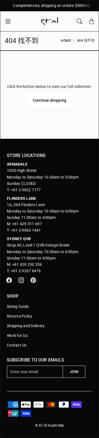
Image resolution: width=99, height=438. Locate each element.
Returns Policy (19, 316)
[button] (10, 21)
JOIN (74, 371)
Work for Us (17, 335)
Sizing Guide (18, 306)
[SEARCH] (79, 21)
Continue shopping (49, 100)
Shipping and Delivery (26, 326)
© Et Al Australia (49, 425)
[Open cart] (92, 21)
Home (66, 41)
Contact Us (17, 345)
